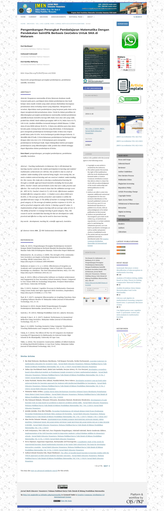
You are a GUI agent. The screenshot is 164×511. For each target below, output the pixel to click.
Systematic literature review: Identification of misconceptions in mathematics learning (129, 270)
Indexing (121, 216)
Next (106, 466)
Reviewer (122, 168)
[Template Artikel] (130, 86)
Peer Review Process (126, 176)
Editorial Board (124, 164)
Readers (121, 224)
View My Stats (66, 501)
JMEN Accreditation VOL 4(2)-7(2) (129, 137)
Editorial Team (76, 17)
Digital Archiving (124, 212)
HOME (23, 17)
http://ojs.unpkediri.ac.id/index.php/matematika (42, 495)
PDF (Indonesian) (93, 88)
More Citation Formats (93, 289)
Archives (44, 17)
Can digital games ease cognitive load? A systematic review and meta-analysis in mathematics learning (129, 313)
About (90, 17)
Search (138, 17)
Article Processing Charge (128, 192)
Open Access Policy (125, 200)
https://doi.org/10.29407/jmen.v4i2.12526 (40, 73)
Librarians (122, 232)
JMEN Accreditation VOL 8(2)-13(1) (130, 145)
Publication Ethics (125, 180)
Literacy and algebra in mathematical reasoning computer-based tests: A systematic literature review (130, 301)
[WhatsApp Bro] (129, 99)
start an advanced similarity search (44, 471)
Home (23, 24)
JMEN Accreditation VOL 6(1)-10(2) (130, 141)
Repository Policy (124, 188)
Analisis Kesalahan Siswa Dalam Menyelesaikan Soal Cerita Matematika (128, 290)
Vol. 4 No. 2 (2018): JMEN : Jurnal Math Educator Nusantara (60, 24)
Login (141, 4)
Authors (121, 228)
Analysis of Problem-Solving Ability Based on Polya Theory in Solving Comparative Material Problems (130, 280)
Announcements (58, 17)
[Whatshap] (130, 40)
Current (32, 17)
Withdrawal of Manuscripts (128, 204)
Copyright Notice (124, 196)
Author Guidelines (125, 172)
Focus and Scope (124, 160)
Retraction (122, 208)
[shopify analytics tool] (57, 501)
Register (133, 4)
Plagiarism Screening (126, 184)
